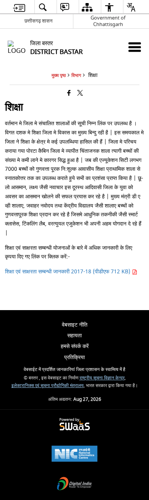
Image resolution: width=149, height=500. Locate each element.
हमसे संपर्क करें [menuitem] (75, 346)
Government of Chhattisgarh (108, 21)
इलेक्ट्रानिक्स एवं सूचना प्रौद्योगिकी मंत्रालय (47, 385)
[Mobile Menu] (134, 47)
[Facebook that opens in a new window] (69, 93)
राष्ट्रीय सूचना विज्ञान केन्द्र (102, 378)
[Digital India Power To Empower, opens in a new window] (74, 484)
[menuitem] (19, 7)
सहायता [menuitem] (74, 336)
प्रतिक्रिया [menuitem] (74, 357)
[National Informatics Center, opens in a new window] (74, 454)
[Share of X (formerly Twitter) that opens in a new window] (80, 93)
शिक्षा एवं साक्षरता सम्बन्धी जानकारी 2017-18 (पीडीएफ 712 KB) (68, 272)
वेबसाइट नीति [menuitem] (74, 325)
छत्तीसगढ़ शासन (38, 21)
